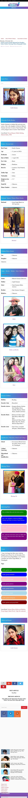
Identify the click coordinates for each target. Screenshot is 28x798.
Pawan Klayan (11, 133)
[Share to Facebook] (14, 683)
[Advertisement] (14, 23)
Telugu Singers (4, 790)
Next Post (14, 693)
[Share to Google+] (9, 683)
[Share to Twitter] (20, 683)
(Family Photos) (5, 274)
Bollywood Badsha (20, 609)
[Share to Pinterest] (3, 686)
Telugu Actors (4, 784)
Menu (14, 7)
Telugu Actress (4, 785)
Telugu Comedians (5, 787)
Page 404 (14, 0)
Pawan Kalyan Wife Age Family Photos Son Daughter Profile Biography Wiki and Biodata (17, 771)
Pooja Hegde (4, 611)
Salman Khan (11, 609)
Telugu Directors (4, 792)
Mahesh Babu (4, 135)
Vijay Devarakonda (21, 611)
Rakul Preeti (12, 611)
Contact (6, 0)
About (2, 0)
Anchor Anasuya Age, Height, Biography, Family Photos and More (18, 764)
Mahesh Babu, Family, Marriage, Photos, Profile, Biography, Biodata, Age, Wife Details (18, 757)
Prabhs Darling (20, 133)
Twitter (10, 715)
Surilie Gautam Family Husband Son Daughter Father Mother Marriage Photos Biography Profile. (13, 43)
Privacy (9, 0)
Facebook (4, 715)
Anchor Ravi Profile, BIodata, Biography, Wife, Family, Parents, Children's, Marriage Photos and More (18, 778)
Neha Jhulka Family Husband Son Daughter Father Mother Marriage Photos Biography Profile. (14, 699)
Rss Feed (17, 715)
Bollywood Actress (4, 797)
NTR (10, 135)
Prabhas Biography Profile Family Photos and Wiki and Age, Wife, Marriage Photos (17, 751)
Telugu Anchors (4, 789)
